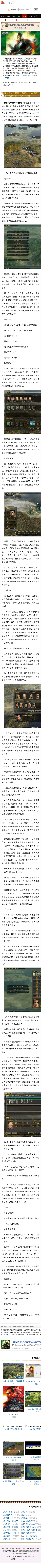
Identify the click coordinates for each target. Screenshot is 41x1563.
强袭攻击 (25, 1518)
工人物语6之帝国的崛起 (30, 1536)
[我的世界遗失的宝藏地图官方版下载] (38, 26)
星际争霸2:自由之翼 (29, 1527)
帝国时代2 (7, 1518)
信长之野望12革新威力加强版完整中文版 (21, 1556)
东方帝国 (7, 1539)
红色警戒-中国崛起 (10, 1533)
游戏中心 (14, 1559)
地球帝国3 (7, 1530)
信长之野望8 (14, 1414)
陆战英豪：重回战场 (11, 1527)
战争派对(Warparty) (29, 1524)
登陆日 (24, 1512)
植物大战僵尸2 (27, 1521)
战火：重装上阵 (9, 1512)
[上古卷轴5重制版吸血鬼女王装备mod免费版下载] (2, 26)
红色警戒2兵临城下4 (11, 1521)
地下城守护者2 (9, 1515)
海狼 (23, 1515)
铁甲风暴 (7, 1536)
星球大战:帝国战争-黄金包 (31, 1530)
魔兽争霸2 (26, 1533)
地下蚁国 (7, 1524)
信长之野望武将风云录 (14, 1429)
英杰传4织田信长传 (14, 1457)
